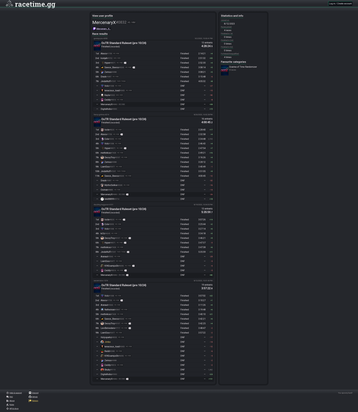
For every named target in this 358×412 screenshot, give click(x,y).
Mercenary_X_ (103, 28)
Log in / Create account (340, 3)
